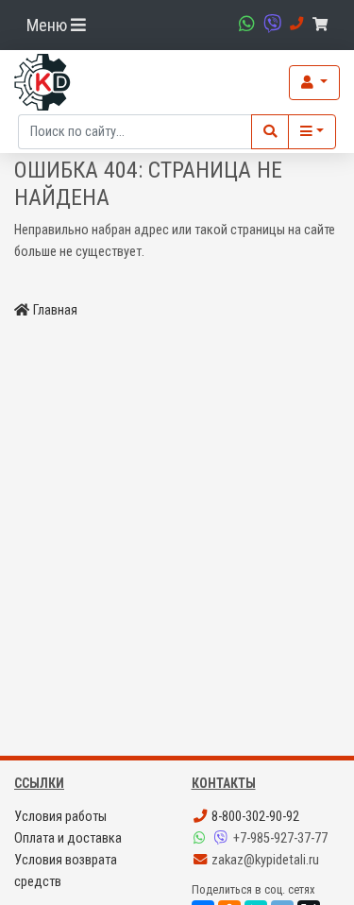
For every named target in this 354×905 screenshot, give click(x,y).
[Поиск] (270, 131)
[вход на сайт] (314, 82)
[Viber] (222, 838)
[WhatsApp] (202, 838)
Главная (55, 310)
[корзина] (323, 25)
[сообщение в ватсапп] (244, 24)
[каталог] (312, 131)
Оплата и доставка (68, 838)
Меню (48, 25)
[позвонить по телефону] (294, 24)
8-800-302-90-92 (254, 817)
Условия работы (60, 817)
